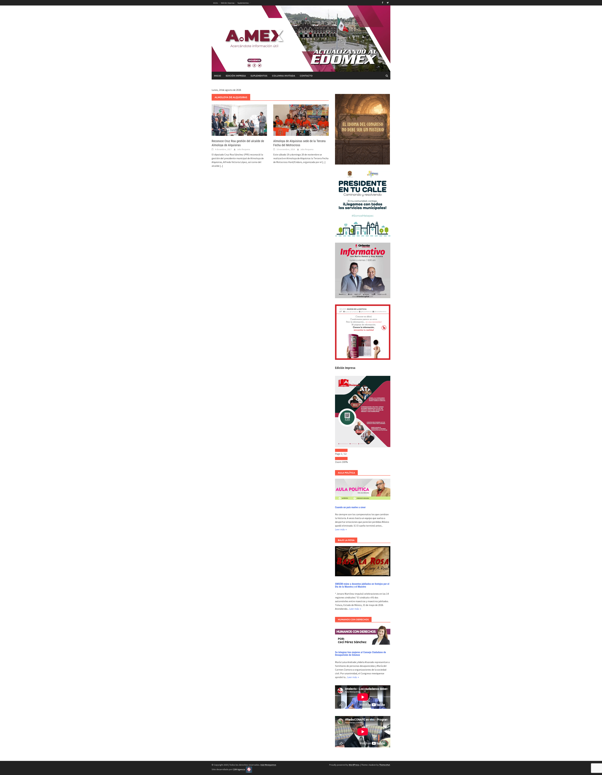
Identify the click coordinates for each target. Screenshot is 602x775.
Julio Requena (243, 149)
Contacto (306, 75)
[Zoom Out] (338, 458)
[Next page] (344, 450)
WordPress (354, 764)
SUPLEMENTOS (259, 75)
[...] (221, 165)
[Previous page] (338, 450)
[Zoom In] (344, 458)
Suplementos (243, 3)
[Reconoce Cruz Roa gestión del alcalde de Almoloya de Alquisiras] (239, 119)
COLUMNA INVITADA (283, 75)
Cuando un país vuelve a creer (350, 507)
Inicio (215, 3)
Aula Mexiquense (268, 764)
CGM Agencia (239, 769)
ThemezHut (384, 764)
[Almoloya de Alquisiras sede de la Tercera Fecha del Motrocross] (301, 119)
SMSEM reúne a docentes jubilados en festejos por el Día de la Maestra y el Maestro (362, 585)
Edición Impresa (227, 3)
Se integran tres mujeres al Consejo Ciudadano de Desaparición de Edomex (360, 654)
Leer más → (341, 529)
